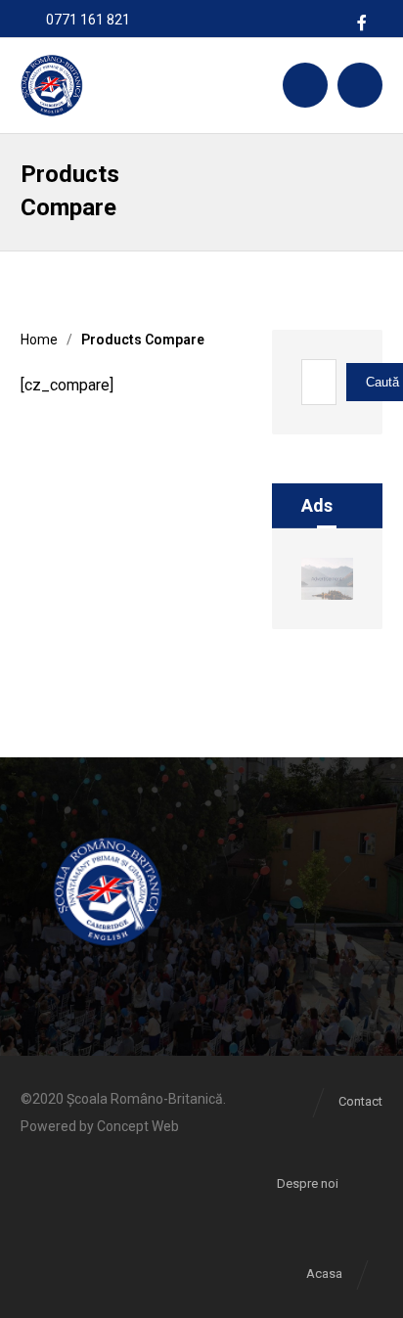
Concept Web (138, 1126)
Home (39, 339)
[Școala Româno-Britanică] (51, 85)
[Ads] (327, 579)
